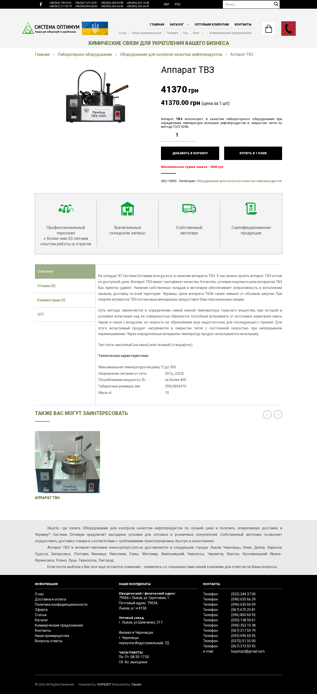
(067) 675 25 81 (243, 610)
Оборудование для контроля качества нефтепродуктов (171, 54)
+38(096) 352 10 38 (138, 2)
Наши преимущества (146, 33)
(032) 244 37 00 (243, 594)
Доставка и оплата (50, 599)
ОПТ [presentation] (40, 314)
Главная (157, 24)
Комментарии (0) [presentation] (51, 300)
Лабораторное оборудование (85, 54)
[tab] (65, 271)
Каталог (177, 24)
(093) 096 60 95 (243, 636)
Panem (136, 684)
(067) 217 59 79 (243, 630)
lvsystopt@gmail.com (248, 651)
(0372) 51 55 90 (243, 641)
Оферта (41, 610)
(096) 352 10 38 (243, 625)
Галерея (172, 33)
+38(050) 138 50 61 (60, 2)
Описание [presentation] (45, 271)
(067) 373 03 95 (243, 646)
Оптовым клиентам (212, 24)
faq (185, 33)
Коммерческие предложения (230, 33)
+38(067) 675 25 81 (86, 2)
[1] (193, 131)
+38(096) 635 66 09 (112, 6)
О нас (123, 33)
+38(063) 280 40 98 (112, 2)
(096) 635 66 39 (243, 599)
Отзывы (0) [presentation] (46, 286)
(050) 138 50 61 (243, 620)
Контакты (243, 24)
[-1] (193, 138)
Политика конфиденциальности (61, 604)
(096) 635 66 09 (243, 604)
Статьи (41, 615)
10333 (172, 181)
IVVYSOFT (104, 684)
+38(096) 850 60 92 (86, 6)
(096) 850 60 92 (243, 615)
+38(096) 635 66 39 (138, 6)
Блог (196, 33)
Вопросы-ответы (48, 641)
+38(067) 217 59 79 (60, 6)
